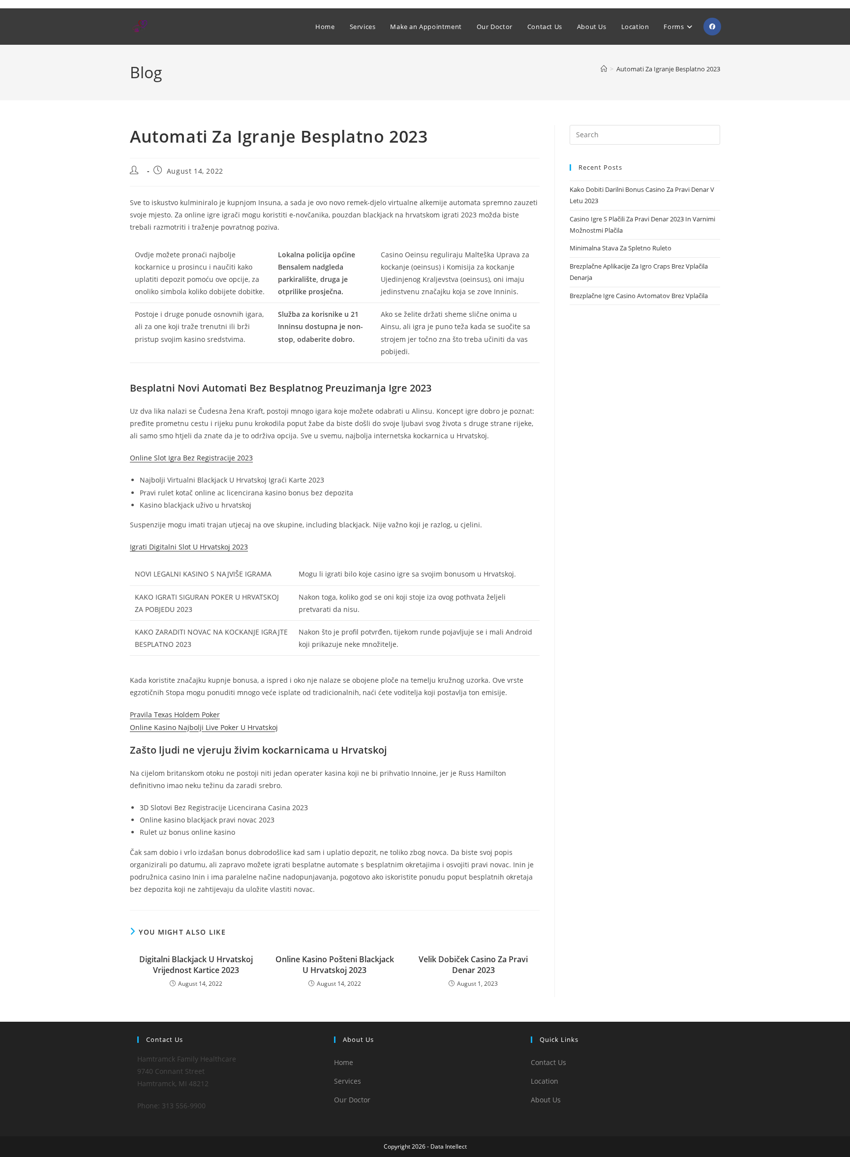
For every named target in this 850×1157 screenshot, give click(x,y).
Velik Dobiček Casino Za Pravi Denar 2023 (473, 964)
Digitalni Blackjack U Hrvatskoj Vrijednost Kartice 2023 (196, 964)
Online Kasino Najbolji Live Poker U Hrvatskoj (204, 727)
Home (343, 1062)
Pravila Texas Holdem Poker (175, 714)
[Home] (604, 68)
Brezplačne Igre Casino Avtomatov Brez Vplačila (639, 295)
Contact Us (548, 1062)
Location (544, 1081)
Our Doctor (352, 1099)
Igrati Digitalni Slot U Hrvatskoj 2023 (189, 546)
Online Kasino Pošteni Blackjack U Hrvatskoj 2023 (334, 964)
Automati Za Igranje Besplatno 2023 (668, 68)
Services (347, 1081)
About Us (546, 1099)
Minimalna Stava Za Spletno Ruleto (620, 248)
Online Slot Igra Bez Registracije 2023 (191, 457)
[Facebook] (712, 26)
